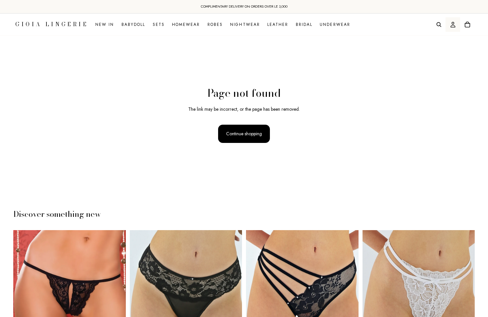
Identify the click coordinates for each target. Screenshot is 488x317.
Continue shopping (244, 133)
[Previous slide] (23, 286)
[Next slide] (116, 286)
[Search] (439, 25)
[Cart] (467, 25)
